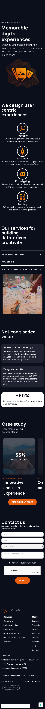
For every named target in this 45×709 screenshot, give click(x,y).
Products (36, 625)
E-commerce (8, 629)
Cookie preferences (32, 681)
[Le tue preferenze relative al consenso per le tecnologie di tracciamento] (41, 704)
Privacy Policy (29, 676)
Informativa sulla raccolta (15, 706)
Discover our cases (22, 502)
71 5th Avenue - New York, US (13, 664)
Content (7, 642)
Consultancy (8, 621)
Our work (36, 637)
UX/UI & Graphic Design (13, 633)
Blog (34, 646)
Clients (35, 629)
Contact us (37, 650)
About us (36, 633)
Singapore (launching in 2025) (14, 668)
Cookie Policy (7, 681)
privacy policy (29, 563)
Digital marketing (10, 625)
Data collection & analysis (14, 637)
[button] (22, 254)
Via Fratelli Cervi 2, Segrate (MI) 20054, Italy (20, 660)
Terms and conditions (10, 676)
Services (35, 621)
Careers (35, 642)
